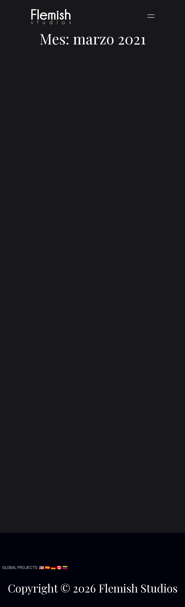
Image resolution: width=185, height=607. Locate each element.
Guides (20, 507)
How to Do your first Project (45, 186)
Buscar (75, 279)
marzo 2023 (25, 436)
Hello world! (25, 319)
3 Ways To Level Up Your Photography (48, 334)
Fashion (21, 499)
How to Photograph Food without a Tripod (51, 350)
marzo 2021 (25, 451)
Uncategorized (27, 515)
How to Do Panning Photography (43, 327)
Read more (32, 233)
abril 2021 (23, 444)
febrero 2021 (26, 460)
